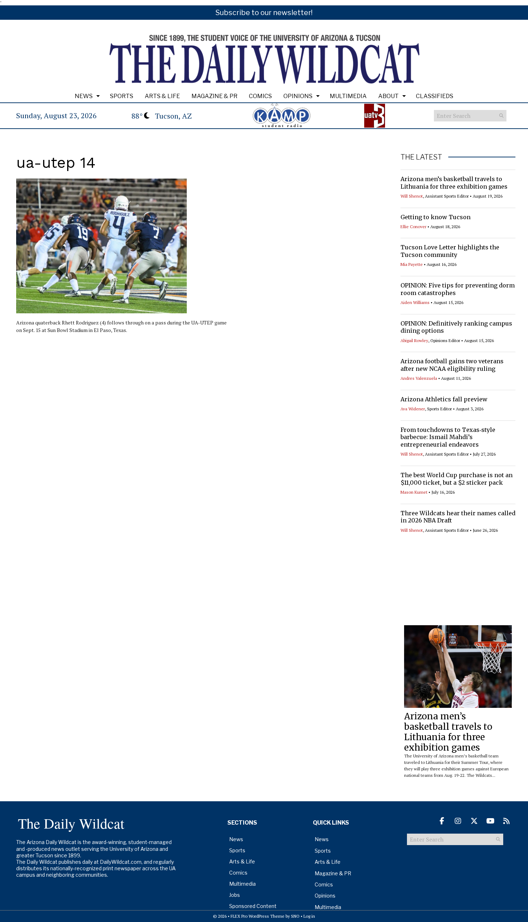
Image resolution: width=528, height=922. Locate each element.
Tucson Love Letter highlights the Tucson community (449, 251)
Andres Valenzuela (418, 378)
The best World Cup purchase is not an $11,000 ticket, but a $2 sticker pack (456, 478)
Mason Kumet (413, 492)
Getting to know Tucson (435, 217)
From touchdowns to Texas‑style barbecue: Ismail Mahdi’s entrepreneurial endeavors (447, 437)
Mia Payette (411, 264)
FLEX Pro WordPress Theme (257, 916)
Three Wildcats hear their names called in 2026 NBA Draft (457, 517)
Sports (121, 96)
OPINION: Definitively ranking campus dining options (456, 327)
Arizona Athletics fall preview (443, 399)
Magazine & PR (214, 96)
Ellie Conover (413, 226)
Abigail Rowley (414, 340)
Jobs (234, 895)
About (388, 96)
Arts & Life (162, 96)
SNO (295, 916)
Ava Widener (412, 408)
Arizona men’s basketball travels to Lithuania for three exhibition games (454, 182)
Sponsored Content (253, 906)
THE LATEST (421, 157)
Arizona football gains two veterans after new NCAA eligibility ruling (452, 365)
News (84, 96)
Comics (260, 96)
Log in (309, 916)
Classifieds (434, 96)
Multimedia (348, 96)
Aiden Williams (415, 302)
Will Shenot (411, 196)
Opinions (297, 96)
